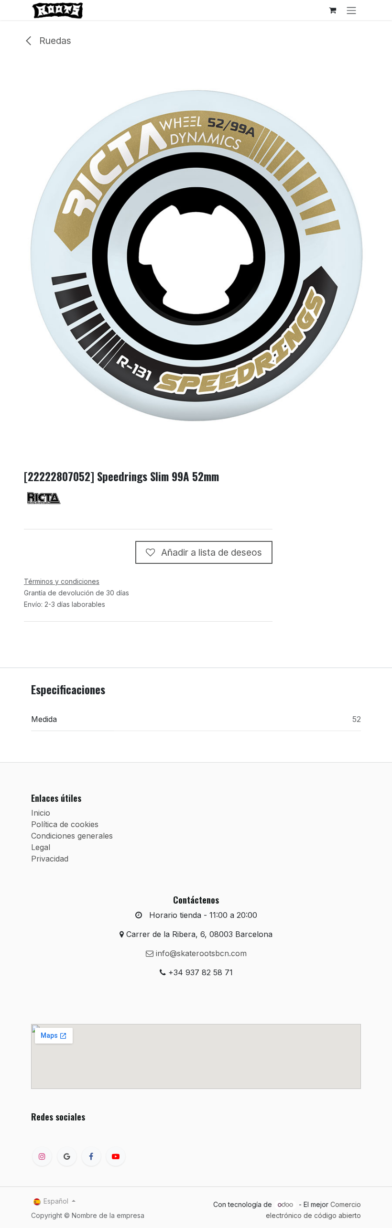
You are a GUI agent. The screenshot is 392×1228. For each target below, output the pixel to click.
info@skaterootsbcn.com (200, 953)
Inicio (40, 813)
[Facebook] (91, 1156)
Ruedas (54, 40)
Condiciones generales (72, 835)
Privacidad (49, 858)
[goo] (66, 1156)
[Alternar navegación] (351, 10)
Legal (40, 847)
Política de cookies (64, 824)
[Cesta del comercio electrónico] (332, 10)
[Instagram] (42, 1156)
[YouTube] (115, 1156)
